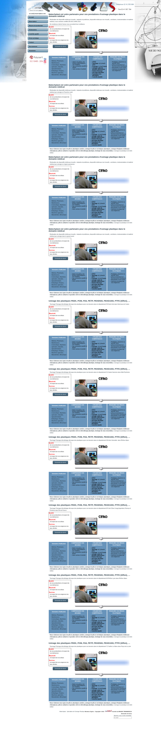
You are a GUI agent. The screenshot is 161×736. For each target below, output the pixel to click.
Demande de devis (60, 46)
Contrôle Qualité (97, 77)
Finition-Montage (97, 71)
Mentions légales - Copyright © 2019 (95, 711)
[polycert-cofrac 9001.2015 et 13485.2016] (38, 59)
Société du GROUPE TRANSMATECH (122, 711)
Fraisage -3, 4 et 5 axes (99, 66)
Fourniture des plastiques (96, 74)
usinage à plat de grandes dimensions (98, 68)
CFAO (94, 62)
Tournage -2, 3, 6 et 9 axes (98, 64)
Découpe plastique (98, 72)
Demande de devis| (126, 713)
